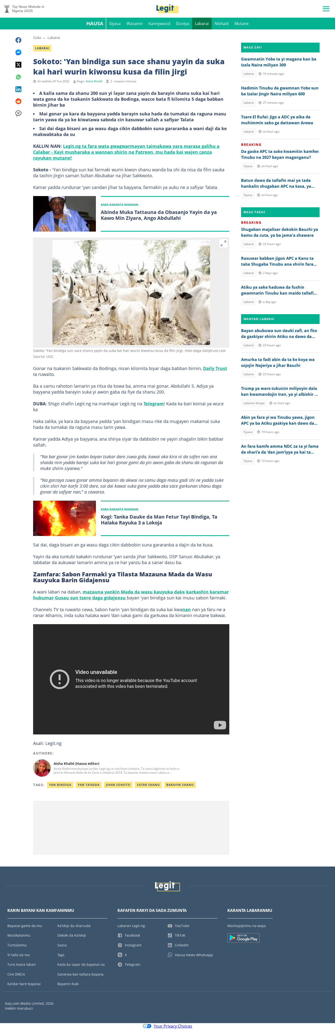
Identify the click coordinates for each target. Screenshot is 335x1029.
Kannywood (159, 23)
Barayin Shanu (180, 785)
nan (186, 609)
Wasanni (134, 23)
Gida (37, 37)
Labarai (202, 23)
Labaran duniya (254, 403)
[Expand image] (223, 243)
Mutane (241, 23)
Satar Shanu (148, 785)
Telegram (153, 404)
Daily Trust (215, 368)
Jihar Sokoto (118, 785)
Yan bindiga (60, 785)
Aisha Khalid (94, 81)
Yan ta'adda (89, 785)
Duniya (182, 23)
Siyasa (115, 23)
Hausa (94, 23)
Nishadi (222, 23)
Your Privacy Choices (173, 1026)
